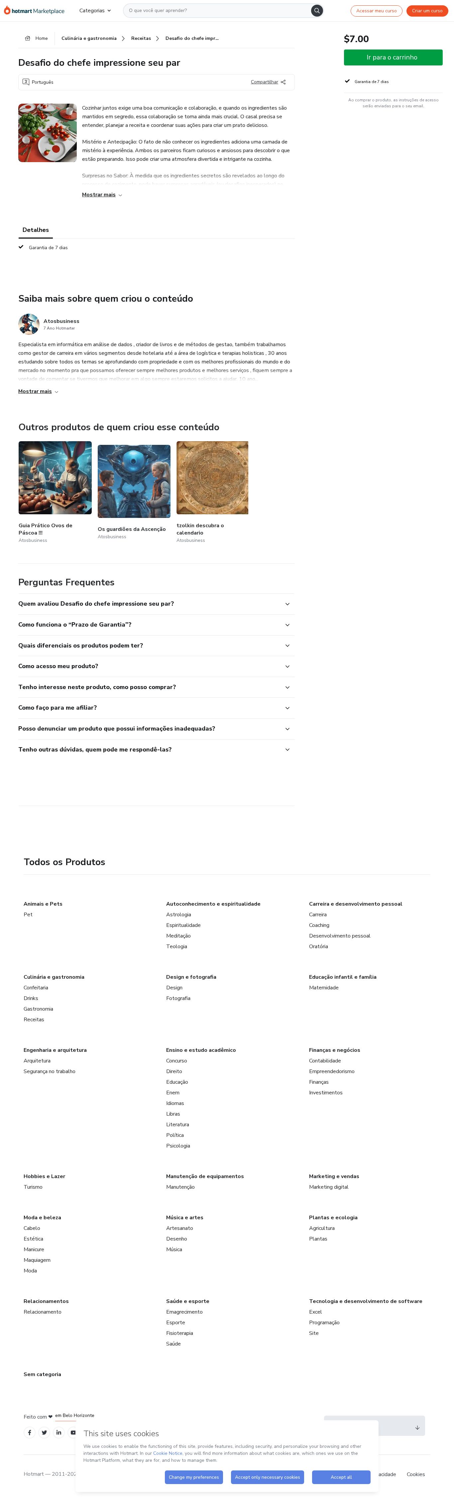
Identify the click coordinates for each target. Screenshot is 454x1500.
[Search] (317, 11)
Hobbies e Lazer (44, 1176)
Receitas (34, 1019)
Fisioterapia (179, 1333)
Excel (315, 1312)
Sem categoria (42, 1374)
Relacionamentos (46, 1301)
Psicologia (178, 1146)
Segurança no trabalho (49, 1071)
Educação (177, 1082)
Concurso (176, 1060)
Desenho (176, 1239)
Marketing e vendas (334, 1176)
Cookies (416, 1474)
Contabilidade (325, 1060)
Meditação (178, 936)
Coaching (319, 925)
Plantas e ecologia (333, 1217)
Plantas (318, 1239)
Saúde (173, 1344)
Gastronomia (38, 1009)
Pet (28, 914)
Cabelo (32, 1228)
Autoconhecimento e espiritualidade (213, 904)
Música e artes (184, 1217)
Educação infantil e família (343, 977)
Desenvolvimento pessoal (340, 936)
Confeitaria (36, 987)
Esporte (175, 1322)
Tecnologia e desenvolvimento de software (365, 1301)
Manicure (34, 1249)
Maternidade (324, 987)
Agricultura (322, 1228)
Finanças (319, 1082)
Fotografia (178, 998)
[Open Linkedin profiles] (59, 1432)
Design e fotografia (191, 977)
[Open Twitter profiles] (44, 1432)
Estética (33, 1239)
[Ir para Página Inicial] (36, 10)
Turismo (33, 1187)
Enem (172, 1092)
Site (314, 1333)
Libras (173, 1114)
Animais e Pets (43, 904)
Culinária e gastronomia (54, 977)
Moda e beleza (42, 1217)
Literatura (177, 1124)
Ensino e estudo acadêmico (201, 1050)
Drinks (31, 998)
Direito (174, 1071)
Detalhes (36, 230)
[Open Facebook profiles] (29, 1432)
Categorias (92, 10)
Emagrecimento (184, 1312)
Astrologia (178, 914)
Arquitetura (37, 1060)
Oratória (318, 946)
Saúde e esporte (187, 1301)
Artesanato (179, 1228)
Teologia (176, 946)
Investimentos (326, 1092)
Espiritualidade (183, 925)
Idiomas (175, 1103)
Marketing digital (329, 1187)
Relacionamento (42, 1312)
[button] (149, 604)
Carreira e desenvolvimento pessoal (355, 904)
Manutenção (180, 1187)
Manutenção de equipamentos (205, 1176)
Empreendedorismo (332, 1071)
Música (174, 1249)
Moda (30, 1270)
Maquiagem (37, 1260)
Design (174, 987)
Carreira (318, 914)
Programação (324, 1322)
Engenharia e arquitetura (55, 1050)
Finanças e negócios (334, 1050)
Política (175, 1135)
